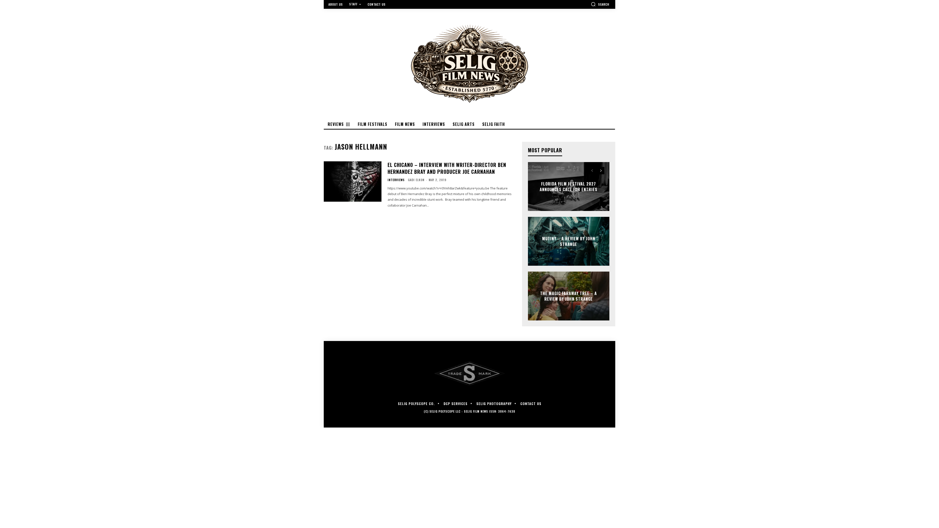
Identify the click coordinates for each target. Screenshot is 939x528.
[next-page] (600, 170)
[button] (600, 4)
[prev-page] (592, 170)
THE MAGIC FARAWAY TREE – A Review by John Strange (568, 296)
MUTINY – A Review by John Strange (568, 241)
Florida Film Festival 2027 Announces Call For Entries (568, 186)
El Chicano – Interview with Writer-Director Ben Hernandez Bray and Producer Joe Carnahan (447, 168)
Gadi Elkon (416, 180)
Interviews (396, 179)
